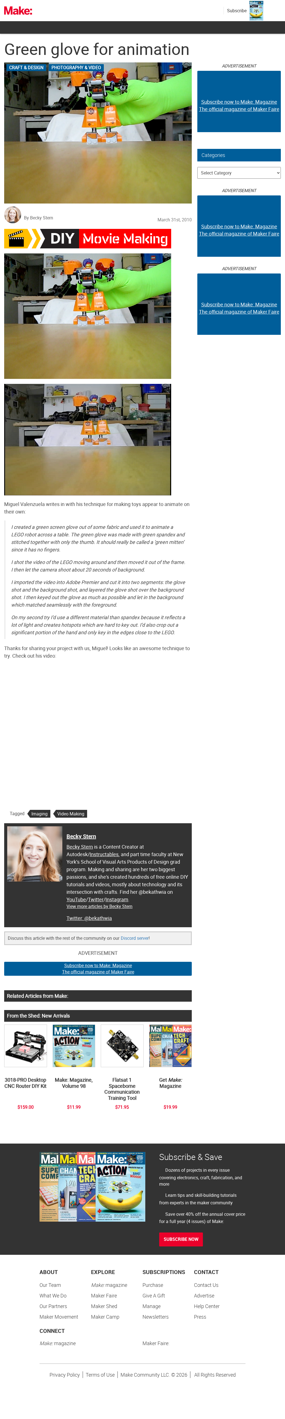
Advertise (204, 1295)
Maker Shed (104, 1306)
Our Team (50, 1285)
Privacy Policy (65, 1374)
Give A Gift (153, 1295)
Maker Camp (105, 1316)
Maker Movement (59, 1316)
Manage (151, 1306)
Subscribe (237, 11)
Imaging (39, 814)
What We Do (53, 1295)
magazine (109, 1285)
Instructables (104, 854)
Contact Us (206, 1285)
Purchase (152, 1285)
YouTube (76, 899)
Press (200, 1316)
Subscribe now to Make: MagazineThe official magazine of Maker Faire (98, 968)
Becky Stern (81, 836)
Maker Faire (104, 1295)
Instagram (116, 899)
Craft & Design (26, 67)
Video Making (70, 814)
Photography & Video (76, 67)
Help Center (207, 1306)
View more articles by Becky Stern (99, 906)
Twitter (96, 899)
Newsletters (155, 1316)
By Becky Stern (38, 218)
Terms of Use (100, 1374)
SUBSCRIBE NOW (181, 1239)
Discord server (135, 938)
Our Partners (53, 1306)
